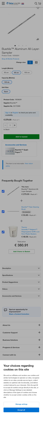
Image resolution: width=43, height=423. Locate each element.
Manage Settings (21, 404)
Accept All (21, 410)
